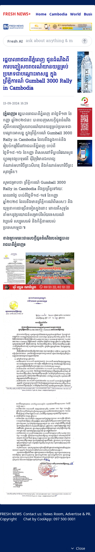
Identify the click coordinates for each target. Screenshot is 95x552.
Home (41, 14)
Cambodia (58, 14)
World (75, 14)
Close (80, 548)
